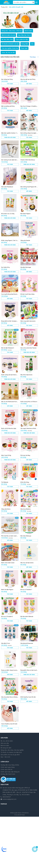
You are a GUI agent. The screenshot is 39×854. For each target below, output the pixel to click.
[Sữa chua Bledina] (29, 503)
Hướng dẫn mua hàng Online (10, 765)
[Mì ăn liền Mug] (29, 476)
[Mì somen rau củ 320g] (10, 207)
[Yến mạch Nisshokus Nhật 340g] (29, 422)
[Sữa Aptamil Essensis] (29, 637)
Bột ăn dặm (28, 31)
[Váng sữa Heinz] (10, 503)
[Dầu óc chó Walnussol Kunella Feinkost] (10, 395)
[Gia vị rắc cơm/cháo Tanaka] (29, 341)
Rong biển (24, 44)
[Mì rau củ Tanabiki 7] (29, 583)
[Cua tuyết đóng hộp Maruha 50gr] (10, 288)
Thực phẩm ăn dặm (22, 39)
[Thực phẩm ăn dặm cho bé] (19, 19)
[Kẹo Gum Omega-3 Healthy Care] (29, 100)
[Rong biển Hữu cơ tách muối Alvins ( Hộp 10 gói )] (29, 664)
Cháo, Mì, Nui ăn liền (8, 52)
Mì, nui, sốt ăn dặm (7, 741)
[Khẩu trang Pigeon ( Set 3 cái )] (10, 234)
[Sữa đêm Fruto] (10, 637)
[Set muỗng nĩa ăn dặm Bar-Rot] (10, 153)
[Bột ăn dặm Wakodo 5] (10, 341)
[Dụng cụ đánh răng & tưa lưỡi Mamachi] (10, 664)
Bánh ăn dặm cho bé (8, 35)
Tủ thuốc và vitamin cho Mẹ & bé (11, 752)
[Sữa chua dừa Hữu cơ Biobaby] (10, 691)
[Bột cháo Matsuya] (29, 529)
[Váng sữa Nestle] (29, 234)
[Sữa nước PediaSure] (10, 180)
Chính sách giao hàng (7, 767)
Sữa (32, 44)
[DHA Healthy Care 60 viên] (29, 691)
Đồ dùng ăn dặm (6, 748)
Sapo (23, 814)
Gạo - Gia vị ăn (5, 757)
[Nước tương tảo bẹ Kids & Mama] (10, 368)
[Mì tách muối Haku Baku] (29, 288)
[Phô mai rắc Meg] (29, 449)
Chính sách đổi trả (6, 769)
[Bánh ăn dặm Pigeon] (10, 583)
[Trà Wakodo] (10, 476)
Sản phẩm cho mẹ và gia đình (10, 754)
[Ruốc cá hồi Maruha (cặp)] (10, 422)
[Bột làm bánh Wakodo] (29, 610)
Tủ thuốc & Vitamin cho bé (10, 44)
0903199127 (7, 797)
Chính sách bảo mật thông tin (10, 772)
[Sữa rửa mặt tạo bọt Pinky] (29, 73)
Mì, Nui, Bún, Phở (7, 39)
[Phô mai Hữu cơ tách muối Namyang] (10, 529)
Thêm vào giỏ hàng (10, 137)
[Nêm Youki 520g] (10, 449)
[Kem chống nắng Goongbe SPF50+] (29, 127)
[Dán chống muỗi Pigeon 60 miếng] (29, 180)
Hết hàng (29, 83)
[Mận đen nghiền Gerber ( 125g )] (10, 127)
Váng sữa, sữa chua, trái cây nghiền (12, 750)
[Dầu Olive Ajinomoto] (29, 368)
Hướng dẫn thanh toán (8, 774)
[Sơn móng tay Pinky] (10, 73)
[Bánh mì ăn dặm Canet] (10, 556)
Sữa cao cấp (5, 743)
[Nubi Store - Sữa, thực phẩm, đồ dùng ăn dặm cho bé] (6, 2)
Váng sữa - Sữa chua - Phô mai (12, 31)
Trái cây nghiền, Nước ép (10, 48)
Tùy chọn (10, 83)
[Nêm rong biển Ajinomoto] (29, 315)
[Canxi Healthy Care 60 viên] (10, 717)
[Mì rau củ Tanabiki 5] (10, 610)
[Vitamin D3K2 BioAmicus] (29, 153)
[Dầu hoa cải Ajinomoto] (29, 556)
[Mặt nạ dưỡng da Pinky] (10, 100)
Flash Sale (24, 48)
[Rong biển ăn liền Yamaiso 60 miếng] (10, 315)
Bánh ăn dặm (5, 745)
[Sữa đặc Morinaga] (29, 261)
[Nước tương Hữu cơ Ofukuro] (29, 395)
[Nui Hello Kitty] (10, 261)
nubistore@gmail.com (9, 799)
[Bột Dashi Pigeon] (29, 207)
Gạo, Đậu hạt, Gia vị (24, 35)
